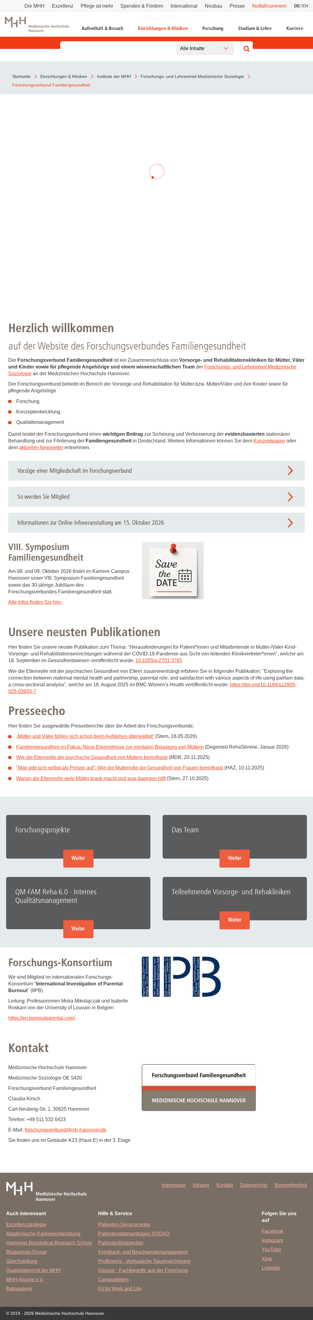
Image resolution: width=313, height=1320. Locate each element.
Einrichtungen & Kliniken (163, 28)
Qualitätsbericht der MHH (33, 1270)
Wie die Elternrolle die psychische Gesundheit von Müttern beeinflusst (92, 757)
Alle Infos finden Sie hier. (35, 602)
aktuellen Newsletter (41, 447)
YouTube (271, 1249)
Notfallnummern (269, 6)
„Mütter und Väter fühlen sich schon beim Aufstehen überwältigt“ (85, 736)
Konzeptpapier (269, 440)
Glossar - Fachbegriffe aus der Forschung (143, 1270)
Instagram (272, 1240)
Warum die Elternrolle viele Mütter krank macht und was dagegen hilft (91, 778)
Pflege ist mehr (97, 6)
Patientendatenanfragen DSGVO (133, 1233)
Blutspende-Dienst (26, 1252)
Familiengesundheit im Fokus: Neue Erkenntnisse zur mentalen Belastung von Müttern (110, 747)
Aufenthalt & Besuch (102, 28)
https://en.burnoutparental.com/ (41, 1018)
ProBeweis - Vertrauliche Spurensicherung (144, 1261)
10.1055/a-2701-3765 (158, 660)
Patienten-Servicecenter (124, 1224)
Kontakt (224, 1185)
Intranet (201, 1185)
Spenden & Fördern (141, 6)
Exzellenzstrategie (26, 1224)
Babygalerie (19, 1288)
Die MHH (34, 6)
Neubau (213, 6)
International (184, 6)
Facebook (272, 1231)
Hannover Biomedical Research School (49, 1242)
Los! (157, 263)
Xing (267, 1258)
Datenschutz (253, 1185)
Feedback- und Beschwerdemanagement (143, 1252)
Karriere (294, 28)
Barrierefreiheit (291, 1185)
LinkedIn (271, 1267)
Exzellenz (62, 6)
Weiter (78, 858)
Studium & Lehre (255, 28)
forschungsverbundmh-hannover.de (65, 1129)
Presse (237, 6)
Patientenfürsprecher (120, 1242)
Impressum (174, 1185)
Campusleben (113, 1279)
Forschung (212, 28)
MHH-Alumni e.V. (25, 1279)
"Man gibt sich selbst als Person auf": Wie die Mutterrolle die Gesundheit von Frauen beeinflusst (119, 767)
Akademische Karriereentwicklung (43, 1233)
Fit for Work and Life (120, 1288)
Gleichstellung (21, 1261)
